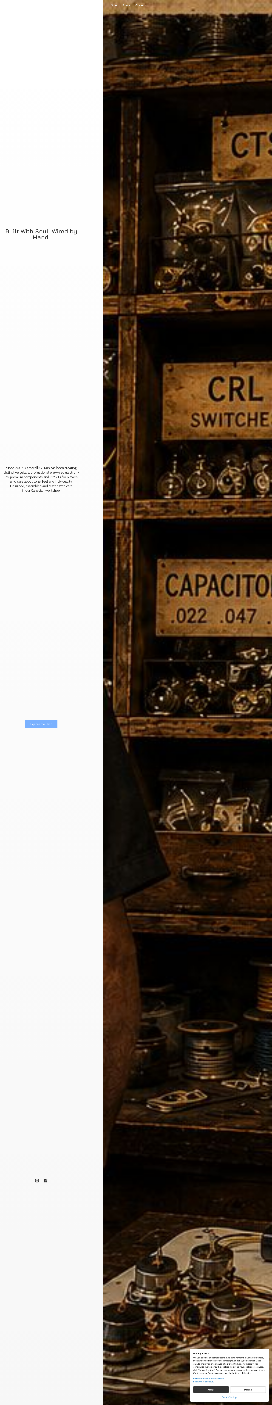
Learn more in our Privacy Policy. (208, 1378)
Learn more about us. (203, 1381)
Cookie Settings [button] (229, 1397)
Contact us (141, 5)
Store (114, 5)
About (126, 5)
